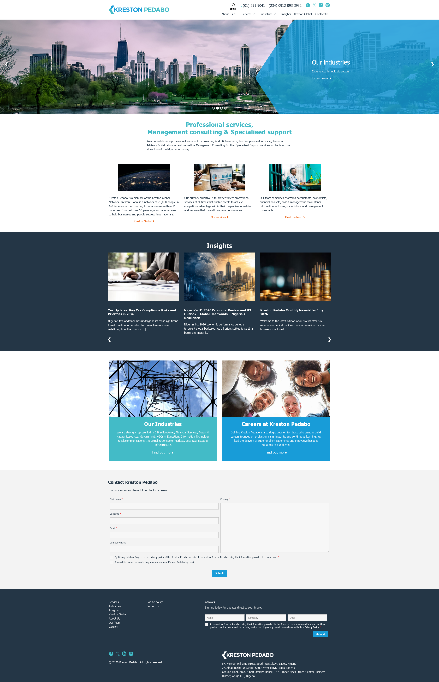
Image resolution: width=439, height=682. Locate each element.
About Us (227, 14)
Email (113, 528)
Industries (266, 14)
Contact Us (321, 14)
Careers (113, 626)
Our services (218, 217)
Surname (115, 513)
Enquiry (225, 499)
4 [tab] (225, 108)
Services (246, 14)
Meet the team (293, 217)
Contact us (153, 606)
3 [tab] (221, 108)
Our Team (114, 622)
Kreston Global (303, 14)
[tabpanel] (219, 67)
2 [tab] (217, 108)
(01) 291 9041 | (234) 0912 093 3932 (272, 5)
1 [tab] (213, 108)
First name (116, 499)
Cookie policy (155, 602)
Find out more (163, 452)
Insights (286, 14)
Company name (118, 542)
